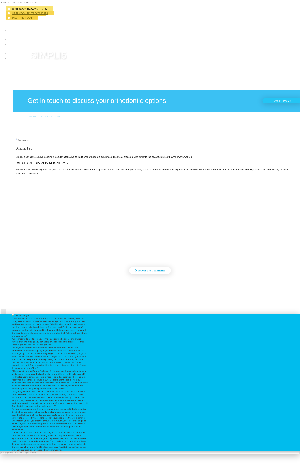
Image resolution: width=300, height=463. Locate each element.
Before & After (28, 43)
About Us (21, 34)
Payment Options (31, 48)
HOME (31, 116)
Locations (23, 62)
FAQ (14, 52)
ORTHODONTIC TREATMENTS (43, 116)
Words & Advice (29, 57)
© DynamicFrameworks (9, 2)
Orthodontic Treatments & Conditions (59, 38)
